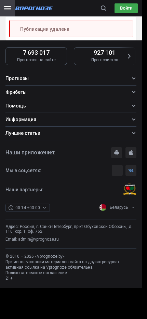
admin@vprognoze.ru (38, 239)
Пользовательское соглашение (36, 272)
